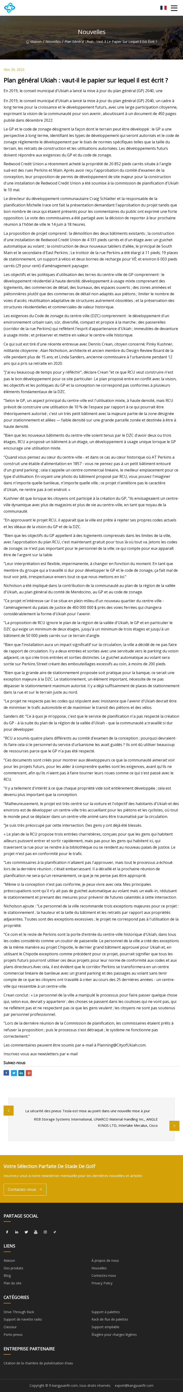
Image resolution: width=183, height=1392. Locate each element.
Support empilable (105, 1327)
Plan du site (12, 1283)
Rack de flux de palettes (110, 1319)
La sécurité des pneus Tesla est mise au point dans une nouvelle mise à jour (87, 1110)
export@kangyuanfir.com (134, 1385)
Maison (36, 41)
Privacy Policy (102, 1283)
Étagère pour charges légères (114, 1334)
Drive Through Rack (19, 1312)
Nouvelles (53, 41)
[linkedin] (16, 1232)
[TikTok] (54, 1232)
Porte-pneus (13, 1334)
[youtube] (35, 1232)
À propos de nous (105, 1260)
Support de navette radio (23, 1319)
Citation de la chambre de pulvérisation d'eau (38, 1363)
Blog (7, 1275)
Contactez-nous (22, 1189)
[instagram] (45, 1232)
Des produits (13, 1268)
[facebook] (7, 1232)
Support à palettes (106, 1312)
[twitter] (26, 1232)
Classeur (10, 1327)
